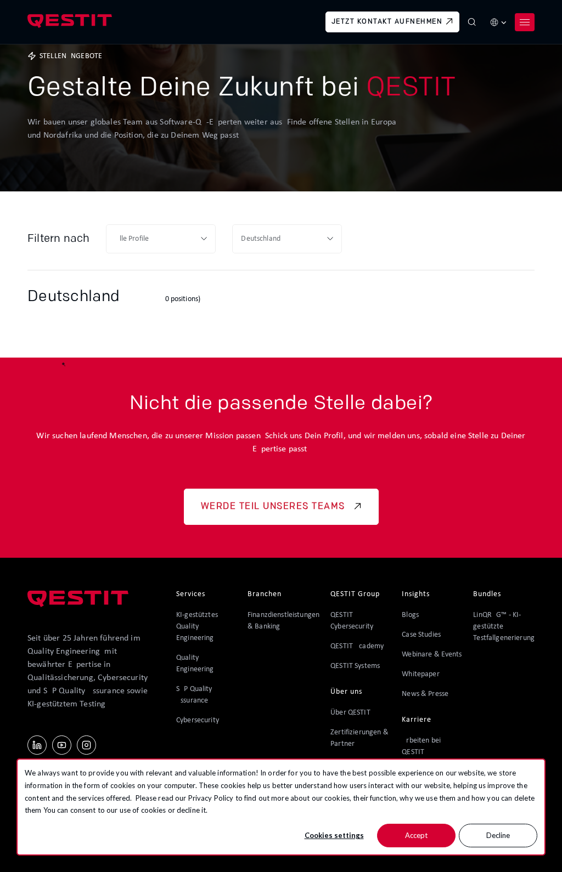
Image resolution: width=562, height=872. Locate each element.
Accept (416, 835)
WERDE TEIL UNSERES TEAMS (273, 506)
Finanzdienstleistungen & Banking (283, 621)
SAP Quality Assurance (194, 695)
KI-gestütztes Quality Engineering (197, 626)
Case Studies (421, 635)
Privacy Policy (211, 798)
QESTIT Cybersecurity (351, 621)
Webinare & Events (432, 654)
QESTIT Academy (357, 646)
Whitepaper (420, 674)
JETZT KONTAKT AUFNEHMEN (387, 22)
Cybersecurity (197, 720)
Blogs (410, 615)
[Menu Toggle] (525, 22)
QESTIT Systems (355, 666)
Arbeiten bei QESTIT (421, 746)
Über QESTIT (350, 713)
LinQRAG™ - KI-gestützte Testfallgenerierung (504, 626)
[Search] (472, 22)
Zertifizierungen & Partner (359, 738)
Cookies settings (334, 835)
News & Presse (425, 694)
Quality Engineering (195, 663)
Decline (498, 835)
